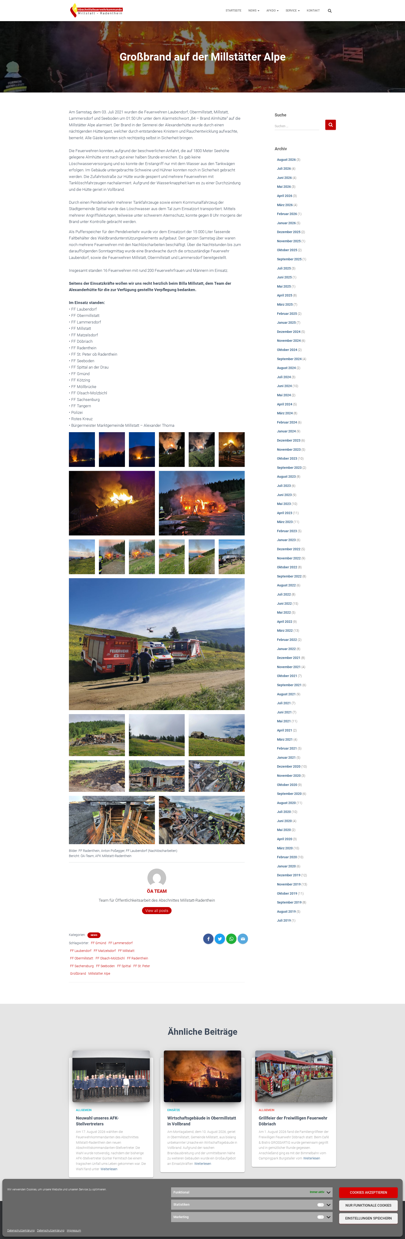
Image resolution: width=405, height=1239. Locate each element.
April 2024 (284, 404)
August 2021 (286, 694)
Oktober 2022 (287, 567)
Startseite (233, 10)
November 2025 (289, 241)
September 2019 (289, 902)
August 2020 (286, 803)
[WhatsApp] (231, 939)
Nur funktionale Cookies (368, 1205)
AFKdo (271, 10)
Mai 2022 (284, 612)
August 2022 (286, 585)
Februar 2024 (287, 422)
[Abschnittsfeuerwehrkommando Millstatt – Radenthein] (96, 10)
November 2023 (289, 449)
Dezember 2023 (288, 440)
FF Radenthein (137, 958)
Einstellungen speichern (368, 1218)
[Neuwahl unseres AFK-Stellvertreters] (111, 1076)
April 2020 (284, 839)
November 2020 (289, 775)
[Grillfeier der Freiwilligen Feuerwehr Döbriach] (294, 1076)
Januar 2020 (286, 866)
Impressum (74, 1230)
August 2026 (286, 160)
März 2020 (285, 848)
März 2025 (285, 304)
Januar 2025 (286, 322)
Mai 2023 (284, 504)
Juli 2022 (284, 594)
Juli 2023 (284, 486)
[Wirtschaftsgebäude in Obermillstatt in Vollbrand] (202, 1076)
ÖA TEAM (157, 891)
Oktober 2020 (287, 785)
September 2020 (289, 794)
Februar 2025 (287, 314)
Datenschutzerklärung (21, 1230)
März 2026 (285, 205)
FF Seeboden (105, 966)
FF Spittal (124, 966)
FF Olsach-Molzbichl (110, 958)
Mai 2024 (284, 395)
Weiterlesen (109, 1169)
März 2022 (285, 630)
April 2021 (284, 730)
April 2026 (284, 196)
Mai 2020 (284, 830)
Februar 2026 (287, 214)
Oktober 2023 (287, 458)
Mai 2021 (284, 721)
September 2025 (289, 259)
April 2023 (284, 513)
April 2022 (284, 621)
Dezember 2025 (288, 232)
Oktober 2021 (287, 676)
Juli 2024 (284, 377)
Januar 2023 (286, 540)
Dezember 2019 (288, 875)
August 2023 (286, 476)
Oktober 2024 (287, 350)
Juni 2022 (284, 603)
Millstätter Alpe (99, 973)
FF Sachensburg (82, 966)
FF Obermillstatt (81, 958)
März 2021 (285, 739)
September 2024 (289, 359)
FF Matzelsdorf (105, 951)
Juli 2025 (284, 268)
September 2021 (289, 685)
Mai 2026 (284, 187)
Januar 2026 (286, 223)
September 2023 (289, 467)
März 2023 (285, 522)
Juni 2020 (284, 821)
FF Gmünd (98, 943)
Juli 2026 (284, 168)
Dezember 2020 (288, 766)
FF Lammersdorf (121, 943)
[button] (258, 10)
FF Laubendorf (80, 951)
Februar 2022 (287, 640)
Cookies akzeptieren (368, 1192)
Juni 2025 (284, 277)
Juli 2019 (284, 920)
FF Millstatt (126, 951)
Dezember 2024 (288, 332)
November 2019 (289, 884)
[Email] (243, 939)
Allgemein (84, 1110)
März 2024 (285, 413)
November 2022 (289, 558)
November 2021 (289, 667)
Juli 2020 (284, 812)
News (252, 10)
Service (291, 10)
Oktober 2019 (287, 893)
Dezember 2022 (288, 549)
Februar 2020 (287, 857)
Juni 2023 (284, 495)
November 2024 (289, 340)
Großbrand (78, 973)
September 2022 (289, 576)
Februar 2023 (287, 531)
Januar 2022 (286, 649)
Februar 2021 (287, 748)
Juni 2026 (284, 178)
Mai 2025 (284, 286)
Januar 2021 (286, 757)
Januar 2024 (286, 431)
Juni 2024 (284, 386)
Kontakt (313, 10)
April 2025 (284, 295)
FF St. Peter (141, 966)
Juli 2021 (284, 703)
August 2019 (286, 911)
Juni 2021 (284, 712)
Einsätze (173, 1110)
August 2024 (286, 368)
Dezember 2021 (288, 658)
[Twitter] (220, 939)
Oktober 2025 (287, 250)
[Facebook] (208, 939)
